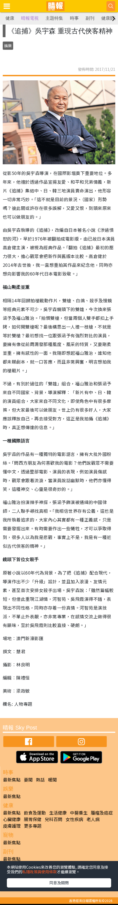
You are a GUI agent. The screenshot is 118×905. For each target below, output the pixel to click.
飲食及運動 (35, 812)
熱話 (40, 779)
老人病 (93, 819)
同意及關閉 (59, 882)
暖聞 (52, 779)
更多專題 (32, 825)
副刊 (90, 18)
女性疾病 (74, 819)
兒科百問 (53, 819)
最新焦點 (12, 779)
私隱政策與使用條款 (39, 871)
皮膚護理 (12, 825)
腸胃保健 (32, 819)
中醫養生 (79, 812)
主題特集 (54, 18)
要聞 (28, 779)
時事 (74, 18)
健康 (9, 18)
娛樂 (8, 45)
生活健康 (58, 812)
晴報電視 (30, 18)
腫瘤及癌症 (102, 812)
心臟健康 (12, 819)
